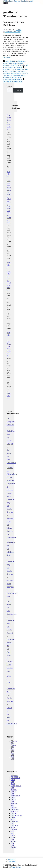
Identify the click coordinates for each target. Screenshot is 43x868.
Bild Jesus (12, 71)
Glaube (13, 813)
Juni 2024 (13, 754)
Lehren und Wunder (15, 67)
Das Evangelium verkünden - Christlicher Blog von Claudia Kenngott (11, 431)
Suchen (18, 90)
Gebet (7, 61)
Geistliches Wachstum (17, 61)
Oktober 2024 (14, 742)
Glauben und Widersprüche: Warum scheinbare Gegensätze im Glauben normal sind (9, 201)
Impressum (11, 859)
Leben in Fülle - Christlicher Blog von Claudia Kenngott (11, 688)
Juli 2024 (13, 750)
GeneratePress (16, 867)
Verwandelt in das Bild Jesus (13, 23)
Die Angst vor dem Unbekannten (9, 348)
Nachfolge (7, 79)
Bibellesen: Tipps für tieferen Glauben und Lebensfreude (11, 528)
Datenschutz (12, 861)
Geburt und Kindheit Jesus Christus (14, 803)
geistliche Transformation (12, 73)
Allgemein (14, 776)
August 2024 (13, 746)
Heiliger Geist (16, 77)
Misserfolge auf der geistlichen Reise (9, 280)
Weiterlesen (7, 57)
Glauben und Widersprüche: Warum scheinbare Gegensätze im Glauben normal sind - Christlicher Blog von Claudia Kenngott (12, 490)
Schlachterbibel (16, 79)
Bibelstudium (19, 69)
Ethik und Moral (13, 782)
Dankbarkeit (21, 71)
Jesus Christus (16, 65)
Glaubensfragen (16, 815)
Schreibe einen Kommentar (12, 81)
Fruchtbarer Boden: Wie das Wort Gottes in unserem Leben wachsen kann (11, 655)
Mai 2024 (13, 758)
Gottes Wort (7, 63)
